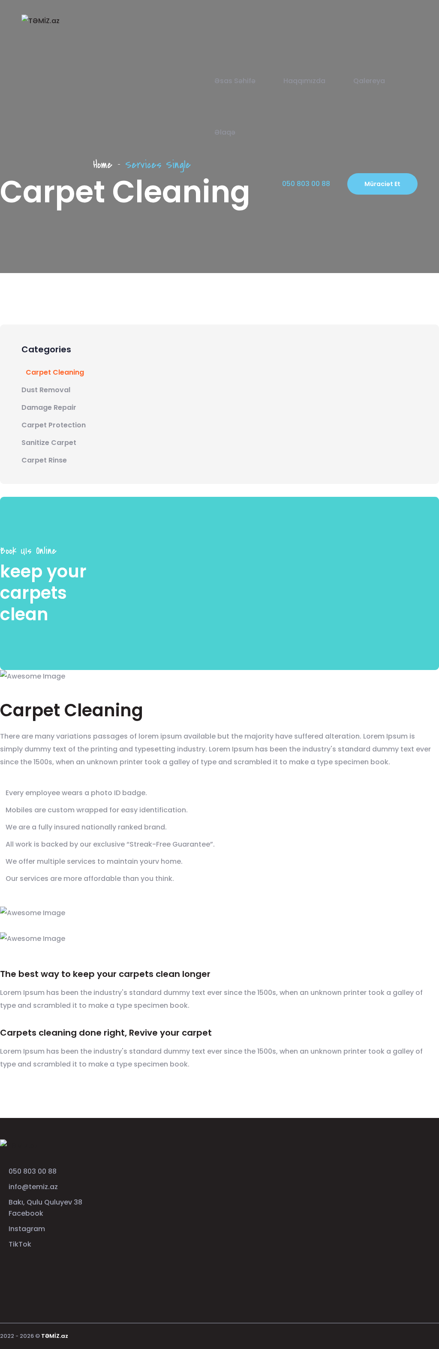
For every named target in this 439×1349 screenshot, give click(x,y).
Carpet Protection (53, 425)
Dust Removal (45, 390)
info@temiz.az (33, 1187)
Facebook (26, 1213)
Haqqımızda (304, 81)
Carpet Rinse (44, 460)
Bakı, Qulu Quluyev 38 (45, 1202)
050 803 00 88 (33, 1171)
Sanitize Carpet (48, 443)
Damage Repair (48, 407)
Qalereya (369, 81)
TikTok (20, 1244)
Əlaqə (224, 132)
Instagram (27, 1229)
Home (102, 164)
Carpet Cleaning (55, 372)
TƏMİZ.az (54, 1336)
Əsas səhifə (235, 81)
